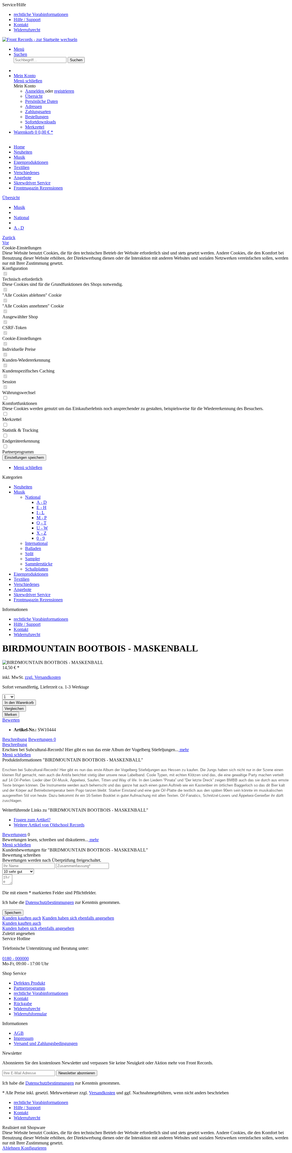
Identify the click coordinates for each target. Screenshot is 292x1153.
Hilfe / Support (27, 19)
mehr (184, 749)
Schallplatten (36, 569)
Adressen (33, 106)
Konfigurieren (33, 1148)
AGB (19, 1033)
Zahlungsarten (38, 111)
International (36, 543)
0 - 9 (40, 538)
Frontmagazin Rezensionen (38, 599)
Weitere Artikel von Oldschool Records (49, 824)
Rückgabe (23, 1003)
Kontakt (21, 24)
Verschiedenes (26, 584)
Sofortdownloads (40, 121)
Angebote (22, 589)
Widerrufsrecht (27, 29)
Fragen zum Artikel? (32, 819)
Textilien (21, 579)
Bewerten (11, 720)
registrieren (64, 91)
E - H (41, 507)
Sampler (32, 558)
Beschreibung (14, 739)
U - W (42, 527)
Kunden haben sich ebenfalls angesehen (78, 918)
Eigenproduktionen (31, 574)
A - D (41, 502)
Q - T (41, 522)
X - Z (41, 533)
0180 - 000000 (15, 958)
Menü (19, 49)
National (32, 497)
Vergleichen (14, 708)
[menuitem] (152, 14)
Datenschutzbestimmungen (49, 902)
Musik (19, 492)
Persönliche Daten (41, 101)
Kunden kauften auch (21, 918)
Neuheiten (23, 486)
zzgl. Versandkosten (43, 677)
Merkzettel (34, 127)
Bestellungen (36, 116)
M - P (41, 517)
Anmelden (35, 91)
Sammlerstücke (38, 563)
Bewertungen (42, 739)
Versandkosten (102, 1092)
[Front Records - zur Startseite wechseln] (39, 39)
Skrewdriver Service (32, 594)
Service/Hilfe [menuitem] (35, 17)
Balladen (33, 548)
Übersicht (33, 96)
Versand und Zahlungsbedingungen (46, 1043)
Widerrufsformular (30, 1013)
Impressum (23, 1038)
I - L (40, 512)
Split (29, 553)
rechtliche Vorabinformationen (41, 14)
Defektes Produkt (29, 983)
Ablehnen (11, 1148)
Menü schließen (28, 80)
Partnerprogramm (29, 988)
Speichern (13, 912)
